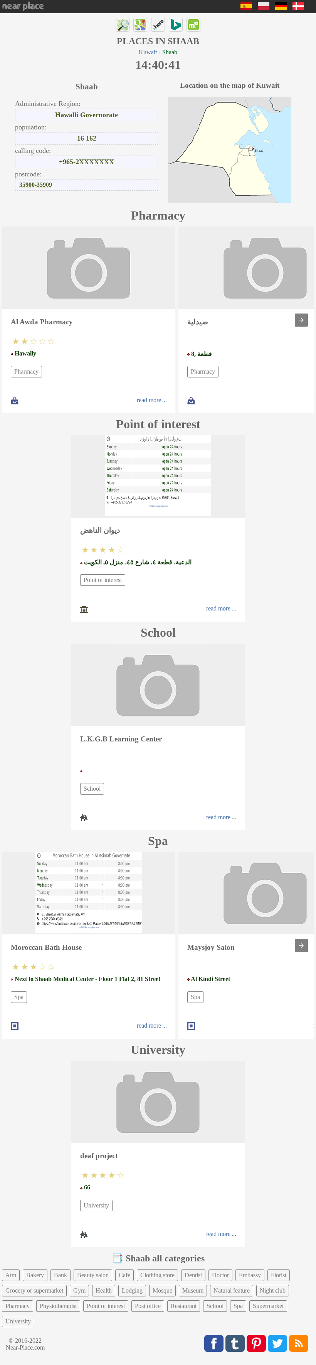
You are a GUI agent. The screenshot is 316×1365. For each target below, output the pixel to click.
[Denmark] (298, 8)
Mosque (162, 1290)
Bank (60, 1275)
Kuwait (148, 52)
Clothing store (157, 1275)
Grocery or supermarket (34, 1290)
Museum (192, 1290)
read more (149, 400)
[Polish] (263, 8)
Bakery (35, 1275)
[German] (281, 8)
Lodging (132, 1290)
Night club (273, 1290)
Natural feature (231, 1290)
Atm (10, 1275)
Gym (79, 1290)
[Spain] (246, 8)
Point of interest (103, 580)
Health (104, 1290)
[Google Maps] (140, 25)
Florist (278, 1275)
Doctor (220, 1275)
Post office (148, 1306)
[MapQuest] (193, 25)
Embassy (250, 1275)
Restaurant (184, 1306)
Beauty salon (93, 1275)
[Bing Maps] (176, 25)
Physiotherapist (58, 1306)
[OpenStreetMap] (122, 25)
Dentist (193, 1275)
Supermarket (268, 1306)
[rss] (298, 1343)
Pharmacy (26, 371)
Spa (19, 997)
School (92, 788)
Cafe (124, 1275)
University (96, 1205)
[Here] (158, 25)
